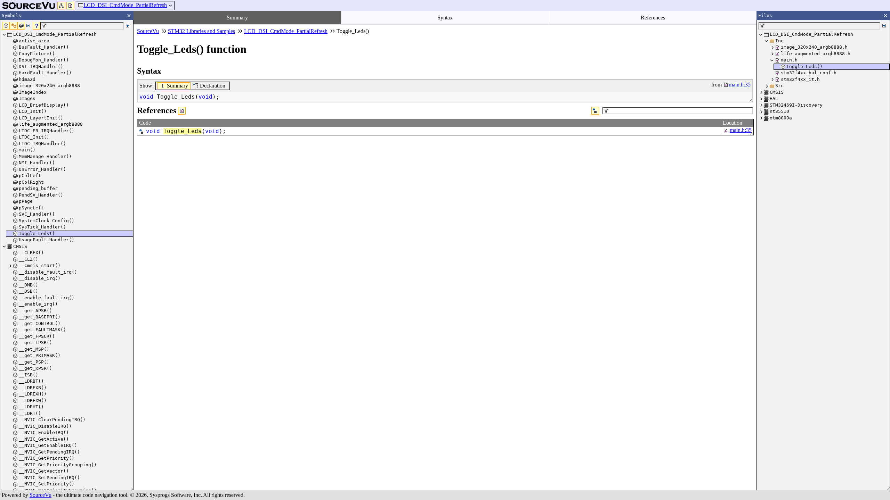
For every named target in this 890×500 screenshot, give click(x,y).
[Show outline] (61, 5)
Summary (237, 17)
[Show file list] (70, 5)
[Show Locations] (182, 111)
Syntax (445, 17)
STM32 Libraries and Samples (201, 31)
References (653, 17)
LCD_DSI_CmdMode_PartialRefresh (125, 5)
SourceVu (40, 495)
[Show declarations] (595, 111)
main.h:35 (741, 130)
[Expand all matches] (127, 25)
